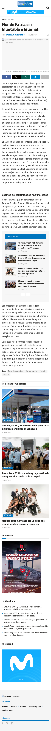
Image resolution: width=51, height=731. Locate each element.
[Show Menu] (3, 8)
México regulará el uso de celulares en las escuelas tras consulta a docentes (31, 283)
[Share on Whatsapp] (25, 77)
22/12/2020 (33, 35)
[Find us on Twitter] (7, 723)
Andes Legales (35, 707)
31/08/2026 (23, 251)
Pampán (43, 371)
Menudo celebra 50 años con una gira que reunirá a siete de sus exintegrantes (31, 271)
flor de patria (31, 371)
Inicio (4, 20)
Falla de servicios (15, 371)
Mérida (23, 707)
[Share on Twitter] (16, 77)
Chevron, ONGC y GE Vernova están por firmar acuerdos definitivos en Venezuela (30, 245)
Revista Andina (8, 710)
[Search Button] (47, 8)
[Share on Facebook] (6, 77)
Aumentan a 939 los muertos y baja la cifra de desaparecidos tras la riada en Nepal (31, 258)
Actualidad (11, 20)
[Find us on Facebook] (2, 723)
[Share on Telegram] (35, 77)
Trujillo (6, 375)
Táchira (14, 707)
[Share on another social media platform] (45, 77)
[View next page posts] (28, 294)
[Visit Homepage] (25, 4)
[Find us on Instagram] (12, 723)
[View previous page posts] (23, 294)
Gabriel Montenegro (15, 35)
